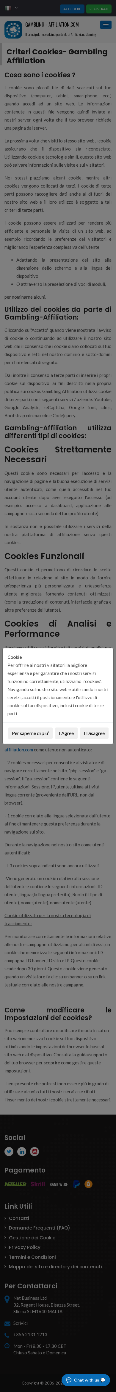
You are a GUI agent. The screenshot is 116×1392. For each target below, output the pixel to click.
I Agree (66, 733)
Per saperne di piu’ (30, 733)
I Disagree (94, 733)
